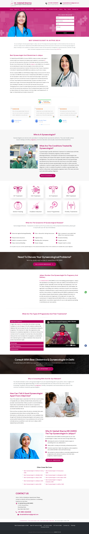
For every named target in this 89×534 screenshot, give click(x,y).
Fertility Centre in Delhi (27, 9)
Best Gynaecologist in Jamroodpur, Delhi (56, 477)
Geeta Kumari (18, 120)
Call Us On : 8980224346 (53, 460)
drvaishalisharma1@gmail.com (70, 3)
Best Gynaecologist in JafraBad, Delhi (33, 475)
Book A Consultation (46, 175)
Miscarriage (14, 343)
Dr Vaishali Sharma (44, 280)
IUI (57, 49)
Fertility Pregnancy (16, 346)
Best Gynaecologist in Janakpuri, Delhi (33, 481)
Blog (65, 9)
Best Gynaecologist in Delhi (22, 525)
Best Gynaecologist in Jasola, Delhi (32, 484)
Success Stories (53, 9)
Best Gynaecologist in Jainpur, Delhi (33, 477)
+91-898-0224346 (24, 512)
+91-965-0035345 (53, 3)
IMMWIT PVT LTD (57, 532)
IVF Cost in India (48, 525)
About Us (16, 9)
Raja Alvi (64, 120)
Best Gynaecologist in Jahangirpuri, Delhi (56, 475)
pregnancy (33, 64)
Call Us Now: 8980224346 (43, 264)
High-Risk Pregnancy (16, 321)
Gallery (61, 9)
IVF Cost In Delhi (57, 525)
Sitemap (73, 525)
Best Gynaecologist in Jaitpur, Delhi (44, 40)
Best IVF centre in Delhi (36, 525)
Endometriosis (14, 349)
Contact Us (75, 9)
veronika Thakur (42, 120)
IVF (58, 49)
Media (69, 9)
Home (11, 9)
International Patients (41, 9)
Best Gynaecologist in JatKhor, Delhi (55, 484)
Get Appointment (43, 369)
